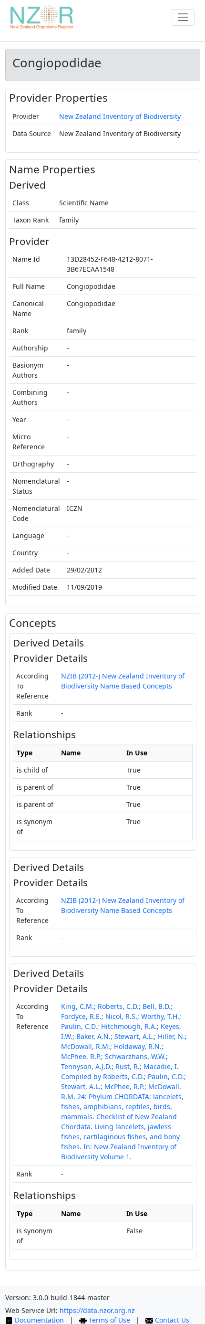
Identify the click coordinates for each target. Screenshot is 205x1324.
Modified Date (34, 587)
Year (19, 419)
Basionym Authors (27, 370)
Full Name (28, 286)
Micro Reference (28, 441)
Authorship (30, 347)
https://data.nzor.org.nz (97, 1310)
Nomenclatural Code (36, 513)
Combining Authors (30, 397)
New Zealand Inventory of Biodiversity (120, 116)
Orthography (33, 463)
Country (25, 552)
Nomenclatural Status (36, 486)
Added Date (31, 569)
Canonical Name (28, 308)
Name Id (26, 259)
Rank (20, 330)
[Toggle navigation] (183, 17)
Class (20, 202)
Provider (25, 116)
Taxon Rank (30, 219)
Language (28, 535)
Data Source (31, 133)
